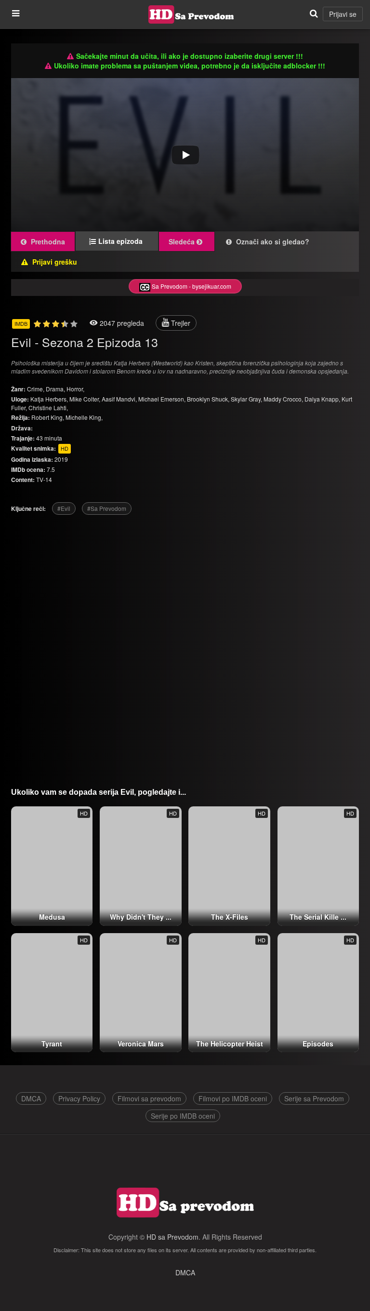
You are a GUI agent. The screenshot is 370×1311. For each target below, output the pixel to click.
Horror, (75, 389)
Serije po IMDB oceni (183, 1116)
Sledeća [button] (183, 241)
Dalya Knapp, (322, 399)
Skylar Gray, (246, 399)
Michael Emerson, (161, 399)
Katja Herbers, (49, 399)
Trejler (179, 323)
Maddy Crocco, (283, 399)
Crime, (36, 389)
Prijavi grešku (53, 262)
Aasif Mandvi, (119, 399)
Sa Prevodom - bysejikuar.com (190, 286)
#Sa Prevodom (106, 508)
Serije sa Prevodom (314, 1098)
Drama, (56, 389)
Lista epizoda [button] (123, 241)
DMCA (31, 1098)
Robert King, (47, 417)
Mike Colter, (84, 399)
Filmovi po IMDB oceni (232, 1098)
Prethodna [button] (47, 241)
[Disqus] (185, 647)
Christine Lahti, (48, 407)
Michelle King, (84, 417)
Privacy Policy (79, 1098)
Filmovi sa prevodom (149, 1098)
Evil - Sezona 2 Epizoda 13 (84, 341)
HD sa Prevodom (172, 1237)
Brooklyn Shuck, (208, 399)
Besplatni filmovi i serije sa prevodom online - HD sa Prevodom (191, 14)
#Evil (63, 508)
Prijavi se (343, 14)
